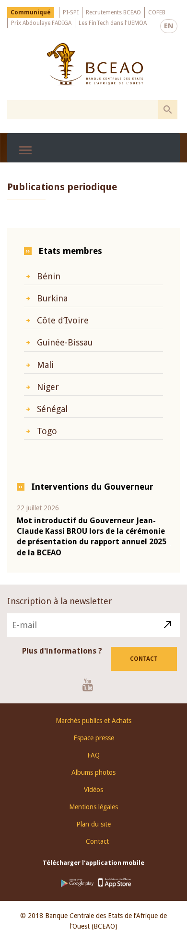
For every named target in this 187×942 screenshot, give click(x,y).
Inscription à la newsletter (59, 601)
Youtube (91, 684)
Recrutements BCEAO (113, 12)
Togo (47, 431)
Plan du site (93, 824)
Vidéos (93, 789)
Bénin (48, 276)
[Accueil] (94, 64)
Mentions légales (93, 807)
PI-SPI (71, 12)
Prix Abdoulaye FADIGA (41, 23)
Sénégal (52, 409)
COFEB (156, 12)
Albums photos (93, 772)
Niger (48, 387)
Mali (45, 365)
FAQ (93, 755)
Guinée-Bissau (65, 342)
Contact (144, 658)
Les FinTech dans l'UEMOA (113, 23)
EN (169, 26)
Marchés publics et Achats (93, 720)
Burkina (52, 298)
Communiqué (31, 12)
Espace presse (93, 738)
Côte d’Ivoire (63, 320)
